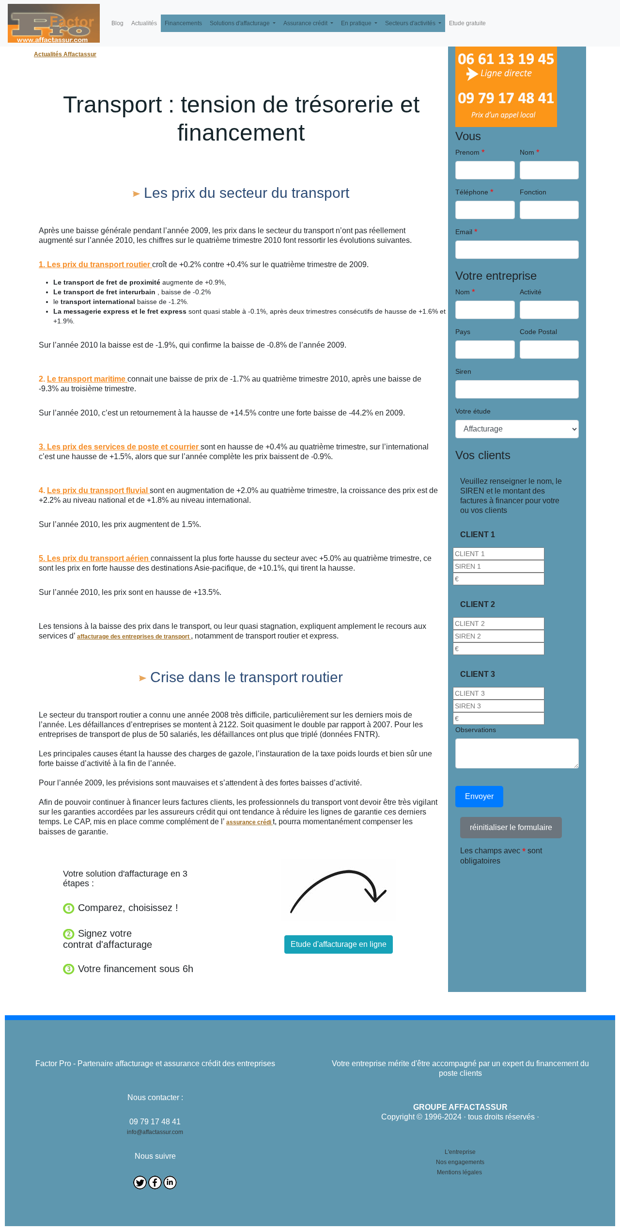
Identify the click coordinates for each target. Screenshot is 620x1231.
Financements (183, 23)
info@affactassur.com (155, 1132)
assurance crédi (249, 822)
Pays (462, 332)
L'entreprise (460, 1152)
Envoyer (479, 796)
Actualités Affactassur (65, 54)
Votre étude (473, 411)
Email (463, 232)
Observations (475, 730)
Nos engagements (460, 1162)
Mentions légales (459, 1172)
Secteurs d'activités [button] (411, 23)
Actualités (144, 23)
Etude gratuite (467, 23)
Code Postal (538, 332)
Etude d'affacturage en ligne (339, 944)
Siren (463, 371)
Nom (527, 152)
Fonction (533, 192)
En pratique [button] (357, 23)
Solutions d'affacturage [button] (240, 23)
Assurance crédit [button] (306, 23)
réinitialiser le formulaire (511, 827)
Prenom (467, 152)
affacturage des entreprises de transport (134, 636)
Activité (531, 292)
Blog (117, 23)
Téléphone (471, 192)
